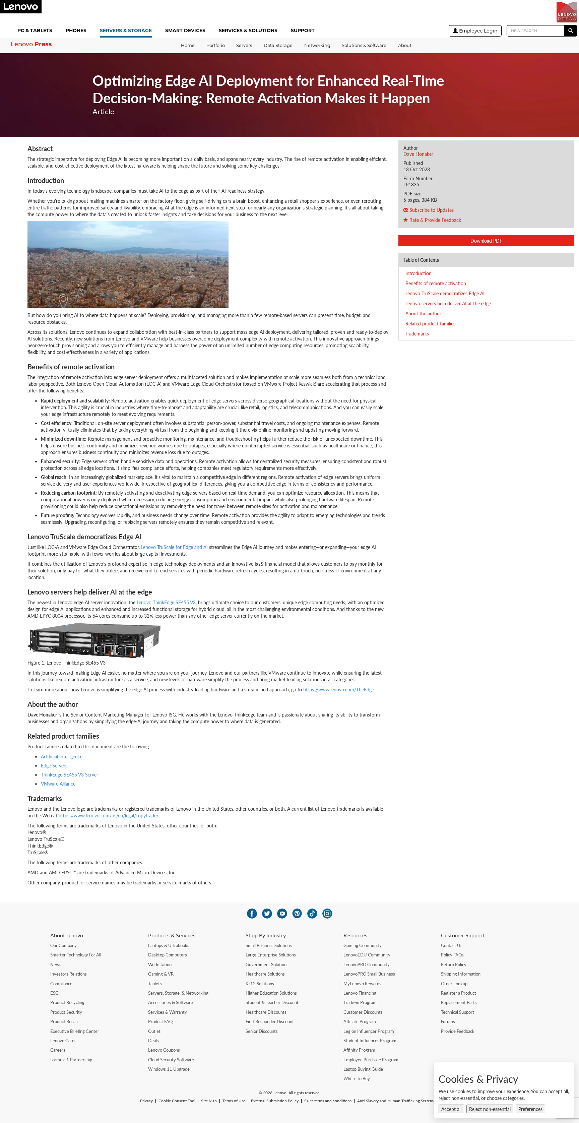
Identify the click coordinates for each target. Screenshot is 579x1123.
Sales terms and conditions (327, 1101)
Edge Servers (54, 765)
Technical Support (457, 1012)
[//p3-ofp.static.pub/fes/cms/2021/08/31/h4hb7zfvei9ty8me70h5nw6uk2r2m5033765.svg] (327, 914)
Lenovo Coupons (164, 1050)
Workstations (161, 964)
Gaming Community (362, 945)
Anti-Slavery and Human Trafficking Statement (398, 1101)
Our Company (63, 945)
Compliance (61, 984)
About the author (423, 313)
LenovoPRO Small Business (369, 974)
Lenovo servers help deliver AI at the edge (448, 303)
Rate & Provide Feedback (434, 219)
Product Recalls (64, 1021)
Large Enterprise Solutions (271, 955)
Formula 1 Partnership (71, 1060)
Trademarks (417, 333)
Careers (57, 1050)
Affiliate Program (359, 1021)
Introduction (418, 273)
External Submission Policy (275, 1101)
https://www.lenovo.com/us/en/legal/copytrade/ (108, 815)
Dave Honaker (418, 153)
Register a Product (458, 993)
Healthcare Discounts (266, 1012)
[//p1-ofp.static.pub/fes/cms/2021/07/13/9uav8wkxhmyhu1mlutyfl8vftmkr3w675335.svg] (282, 914)
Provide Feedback (457, 1031)
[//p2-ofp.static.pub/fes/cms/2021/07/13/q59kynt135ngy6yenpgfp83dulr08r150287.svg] (267, 914)
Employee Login (477, 31)
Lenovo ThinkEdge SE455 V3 (166, 602)
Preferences (530, 1109)
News (55, 964)
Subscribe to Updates (431, 209)
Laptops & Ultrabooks (168, 945)
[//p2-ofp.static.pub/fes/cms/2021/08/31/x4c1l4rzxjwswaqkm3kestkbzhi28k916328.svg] (297, 914)
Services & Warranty (167, 1012)
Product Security (66, 1012)
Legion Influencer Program (368, 1031)
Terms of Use (233, 1101)
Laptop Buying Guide (363, 1069)
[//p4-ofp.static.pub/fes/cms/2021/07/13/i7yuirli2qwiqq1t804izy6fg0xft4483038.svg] (252, 914)
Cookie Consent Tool (176, 1101)
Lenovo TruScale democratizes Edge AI (445, 293)
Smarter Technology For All (75, 955)
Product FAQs (161, 1021)
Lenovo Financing (359, 993)
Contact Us (451, 945)
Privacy (146, 1101)
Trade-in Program (360, 1002)
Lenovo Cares (63, 1041)
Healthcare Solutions (265, 974)
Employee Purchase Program (370, 1060)
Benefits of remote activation (435, 283)
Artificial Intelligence (61, 756)
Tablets (155, 984)
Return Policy (453, 964)
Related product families (430, 323)
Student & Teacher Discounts (273, 1002)
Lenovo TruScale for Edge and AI (174, 547)
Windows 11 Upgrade (169, 1069)
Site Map (209, 1101)
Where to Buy (356, 1078)
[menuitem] (36, 31)
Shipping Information (460, 974)
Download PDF (486, 240)
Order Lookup (454, 984)
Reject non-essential (490, 1109)
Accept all (451, 1109)
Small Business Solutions (269, 945)
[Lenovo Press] (567, 12)
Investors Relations (68, 974)
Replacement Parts (459, 1002)
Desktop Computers (167, 955)
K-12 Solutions (260, 984)
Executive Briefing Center (74, 1031)
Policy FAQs (452, 955)
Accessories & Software (170, 1002)
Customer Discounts (363, 1012)
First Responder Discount (270, 1021)
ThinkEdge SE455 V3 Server (69, 774)
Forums (448, 1021)
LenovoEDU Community (366, 955)
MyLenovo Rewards (362, 984)
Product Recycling (67, 1002)
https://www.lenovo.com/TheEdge (338, 689)
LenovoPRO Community (366, 964)
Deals (153, 1041)
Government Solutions (267, 964)
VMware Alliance (58, 783)
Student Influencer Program (369, 1041)
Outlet (154, 1031)
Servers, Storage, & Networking (178, 993)
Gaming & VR (161, 974)
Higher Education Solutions (271, 993)
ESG (54, 993)
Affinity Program (359, 1050)
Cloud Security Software (171, 1060)
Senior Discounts (262, 1031)
